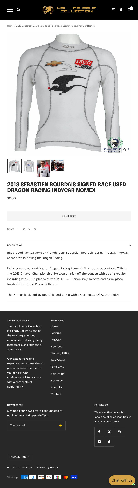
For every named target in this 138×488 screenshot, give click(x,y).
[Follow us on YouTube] (99, 441)
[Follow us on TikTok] (109, 441)
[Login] (121, 9)
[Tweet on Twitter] (29, 229)
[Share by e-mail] (35, 229)
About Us (57, 387)
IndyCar (56, 340)
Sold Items (57, 374)
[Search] (18, 9)
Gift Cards (57, 367)
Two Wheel (58, 360)
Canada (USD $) (18, 456)
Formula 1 (57, 333)
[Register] (60, 425)
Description (15, 245)
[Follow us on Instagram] (119, 432)
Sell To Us (57, 380)
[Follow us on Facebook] (99, 432)
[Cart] (129, 9)
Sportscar (57, 346)
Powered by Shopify (47, 467)
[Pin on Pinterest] (24, 229)
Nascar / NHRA (60, 353)
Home (10, 25)
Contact (56, 394)
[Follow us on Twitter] (109, 432)
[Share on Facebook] (19, 229)
